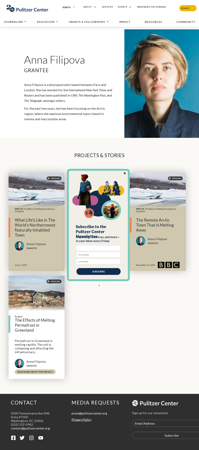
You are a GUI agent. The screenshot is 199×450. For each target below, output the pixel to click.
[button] (98, 231)
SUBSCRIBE (98, 271)
